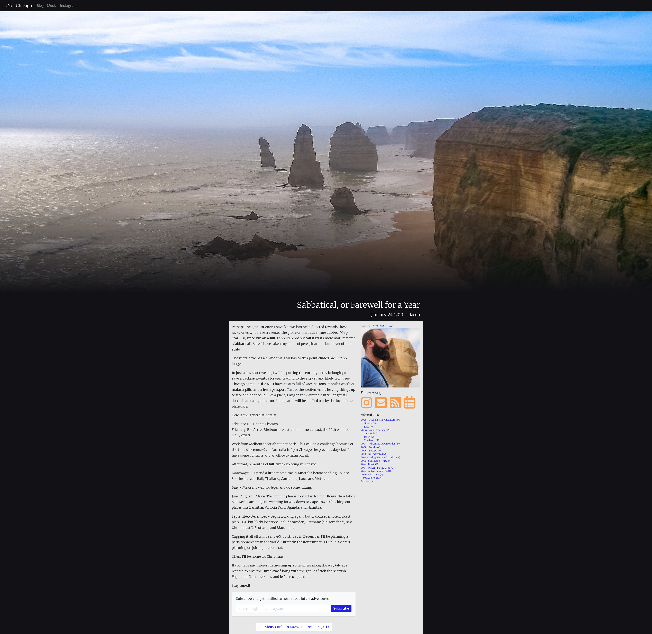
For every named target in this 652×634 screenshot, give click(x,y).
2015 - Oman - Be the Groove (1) (378, 467)
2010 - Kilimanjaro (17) (373, 454)
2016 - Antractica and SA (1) (376, 471)
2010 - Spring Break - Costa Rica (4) (380, 457)
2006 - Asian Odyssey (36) (375, 430)
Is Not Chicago (17, 5)
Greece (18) (370, 423)
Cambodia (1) (371, 433)
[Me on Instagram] (366, 403)
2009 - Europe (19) (371, 450)
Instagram (68, 6)
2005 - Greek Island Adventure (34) (380, 419)
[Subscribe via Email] (381, 403)
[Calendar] (409, 403)
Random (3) (367, 481)
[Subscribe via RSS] (395, 403)
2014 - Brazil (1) (369, 464)
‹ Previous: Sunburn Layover (280, 627)
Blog (40, 6)
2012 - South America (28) (375, 460)
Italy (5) (368, 426)
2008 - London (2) (371, 447)
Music (52, 6)
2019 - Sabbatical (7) (372, 474)
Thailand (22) (371, 440)
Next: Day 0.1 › (318, 627)
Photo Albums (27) (371, 478)
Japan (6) (369, 437)
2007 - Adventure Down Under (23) (380, 443)
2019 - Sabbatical (382, 326)
